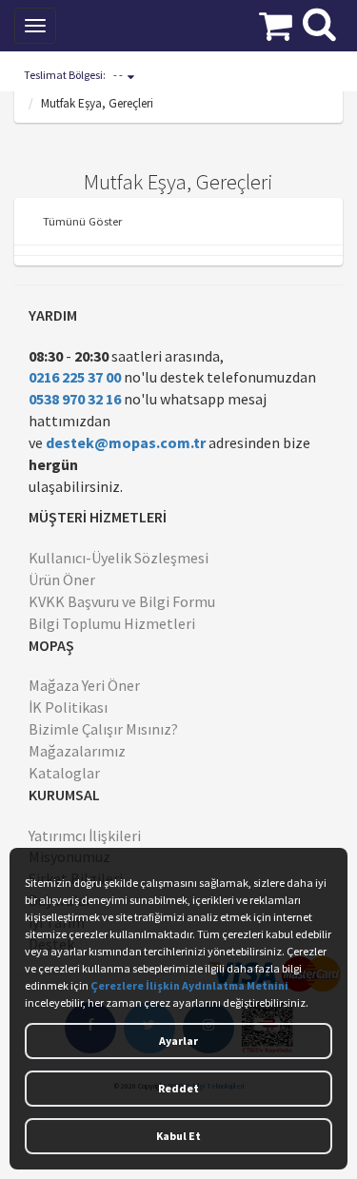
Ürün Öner (62, 579)
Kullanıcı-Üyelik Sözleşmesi (118, 557)
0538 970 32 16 (75, 398)
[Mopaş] (137, 24)
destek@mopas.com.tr (126, 442)
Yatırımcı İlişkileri (85, 835)
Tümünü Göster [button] (82, 220)
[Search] (319, 22)
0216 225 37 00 (75, 376)
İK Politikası (68, 707)
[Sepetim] (275, 24)
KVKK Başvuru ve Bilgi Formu (122, 601)
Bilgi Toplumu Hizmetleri (112, 623)
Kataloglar (64, 772)
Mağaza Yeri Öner (84, 685)
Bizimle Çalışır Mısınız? (103, 728)
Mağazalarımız (77, 750)
